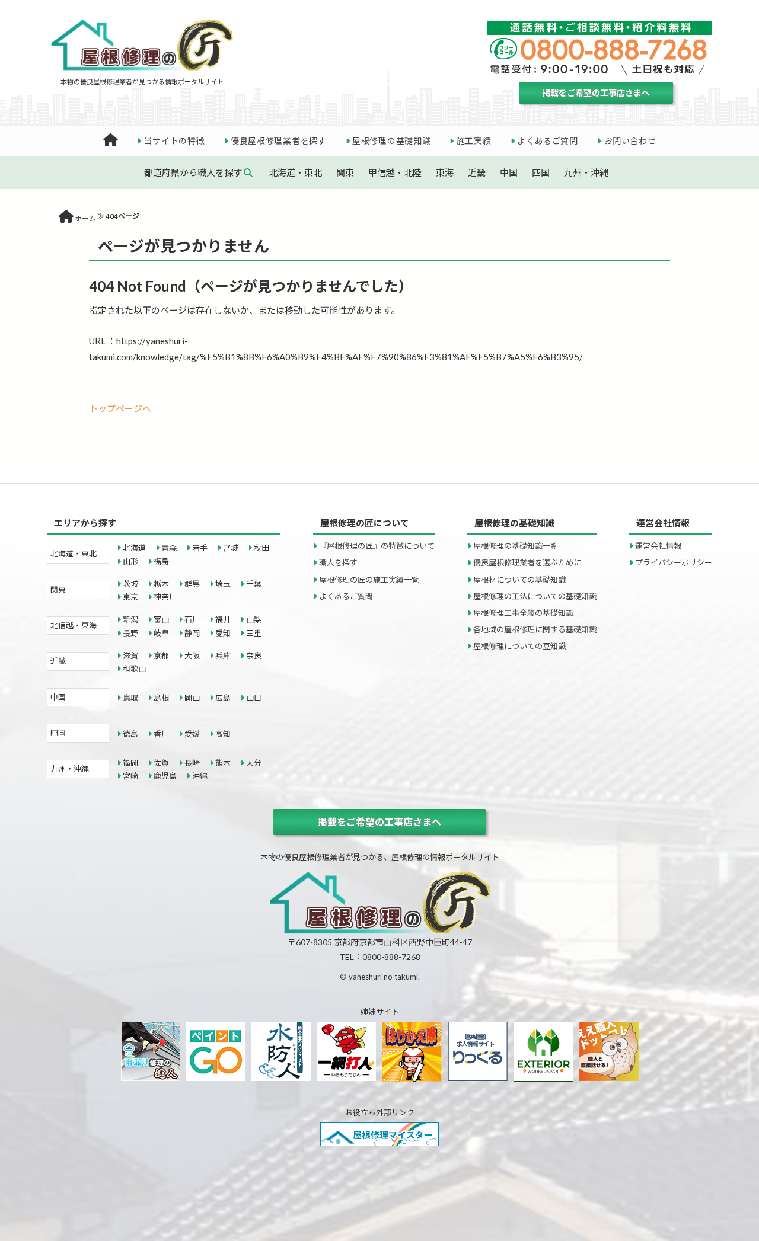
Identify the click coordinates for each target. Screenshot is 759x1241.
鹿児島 (165, 776)
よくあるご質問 (547, 141)
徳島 (130, 733)
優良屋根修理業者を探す (279, 141)
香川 (161, 733)
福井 (223, 619)
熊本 (223, 762)
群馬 (192, 583)
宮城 (230, 547)
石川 (192, 619)
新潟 (130, 619)
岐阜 (161, 633)
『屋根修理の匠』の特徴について (377, 546)
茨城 (130, 583)
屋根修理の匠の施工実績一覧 (369, 579)
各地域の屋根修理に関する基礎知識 (535, 629)
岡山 (192, 697)
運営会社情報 (658, 546)
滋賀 (130, 655)
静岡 (192, 633)
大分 (253, 762)
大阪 (192, 655)
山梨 (253, 619)
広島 (223, 697)
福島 (161, 561)
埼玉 (223, 583)
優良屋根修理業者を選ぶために (527, 562)
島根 (161, 697)
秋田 (261, 547)
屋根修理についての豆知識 (519, 646)
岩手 (200, 547)
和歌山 (134, 668)
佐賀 (161, 762)
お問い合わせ (630, 141)
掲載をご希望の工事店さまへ (596, 93)
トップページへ (120, 408)
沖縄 (200, 776)
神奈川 (165, 597)
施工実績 (474, 141)
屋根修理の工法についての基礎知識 (535, 596)
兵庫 (223, 655)
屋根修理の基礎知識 (391, 141)
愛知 (223, 633)
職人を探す (338, 562)
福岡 (130, 762)
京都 (161, 655)
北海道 (134, 547)
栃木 (161, 583)
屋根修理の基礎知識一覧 (515, 546)
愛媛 (192, 733)
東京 (130, 597)
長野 (130, 633)
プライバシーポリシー (673, 562)
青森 (169, 547)
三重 (253, 633)
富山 (161, 619)
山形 (130, 561)
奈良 (253, 655)
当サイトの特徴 (174, 141)
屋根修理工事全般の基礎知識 (523, 613)
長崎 (192, 762)
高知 (223, 733)
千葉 (253, 583)
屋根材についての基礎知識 (519, 579)
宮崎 (130, 776)
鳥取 (130, 697)
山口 (253, 697)
